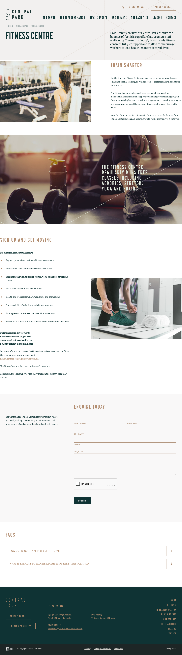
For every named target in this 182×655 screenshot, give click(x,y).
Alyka (174, 649)
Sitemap (87, 649)
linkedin (138, 7)
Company (79, 434)
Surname (132, 424)
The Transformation (72, 17)
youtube (142, 7)
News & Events (98, 17)
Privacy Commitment (102, 649)
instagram (133, 7)
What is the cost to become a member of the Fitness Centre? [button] (49, 563)
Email (77, 444)
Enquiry (78, 452)
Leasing (157, 17)
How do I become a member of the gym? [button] (34, 550)
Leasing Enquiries (20, 626)
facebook (129, 7)
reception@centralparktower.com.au (65, 628)
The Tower (49, 17)
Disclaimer (118, 649)
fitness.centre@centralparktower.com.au (19, 359)
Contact (171, 17)
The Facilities (139, 17)
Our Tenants (119, 17)
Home (173, 600)
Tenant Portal (163, 7)
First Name (80, 424)
